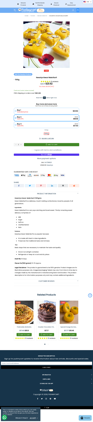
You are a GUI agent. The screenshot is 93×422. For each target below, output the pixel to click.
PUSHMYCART (31, 10)
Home (27, 16)
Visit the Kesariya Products (23, 74)
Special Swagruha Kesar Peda (69, 327)
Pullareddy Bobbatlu (24, 327)
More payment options (46, 158)
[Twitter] (42, 399)
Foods (33, 16)
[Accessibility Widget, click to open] (90, 295)
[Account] (73, 10)
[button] (46, 81)
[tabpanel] (24, 321)
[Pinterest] (50, 399)
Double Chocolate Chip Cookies (46, 327)
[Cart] (77, 10)
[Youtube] (55, 399)
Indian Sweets (42, 16)
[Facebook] (37, 399)
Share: (16, 182)
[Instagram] (46, 399)
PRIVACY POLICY (22, 418)
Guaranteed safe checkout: (26, 172)
